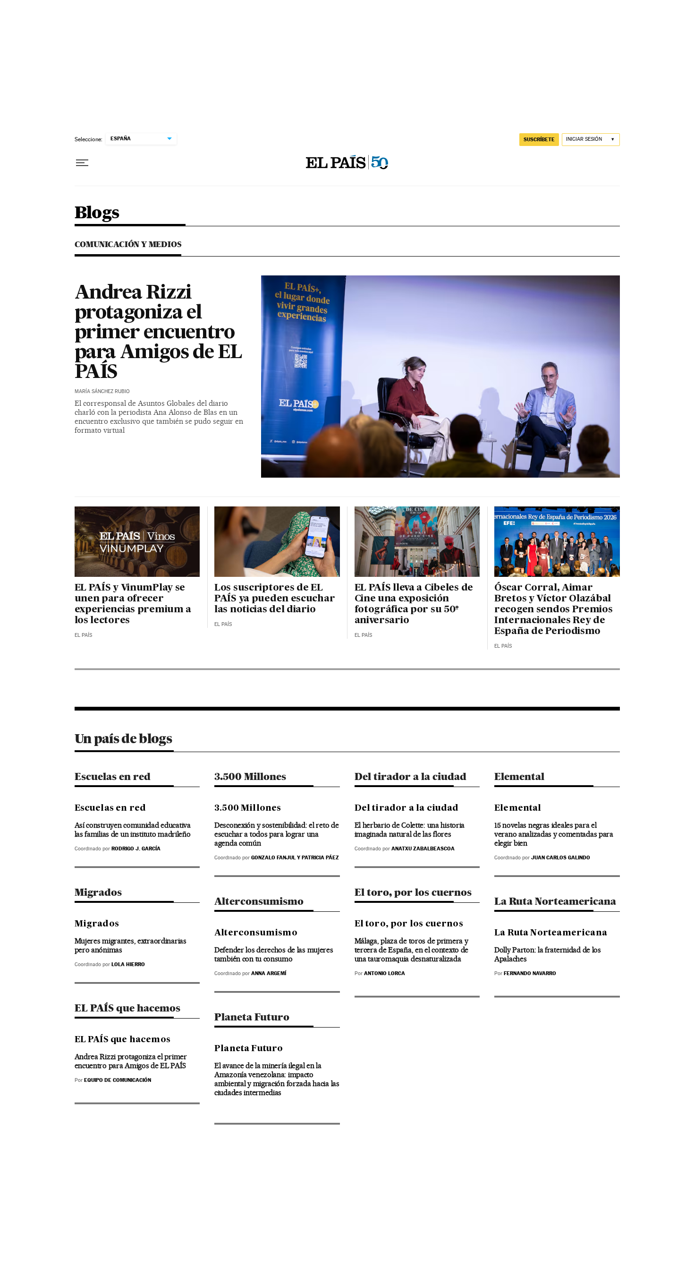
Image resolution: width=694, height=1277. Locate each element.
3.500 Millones (250, 776)
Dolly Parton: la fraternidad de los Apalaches (547, 954)
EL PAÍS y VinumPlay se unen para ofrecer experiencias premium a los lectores (133, 604)
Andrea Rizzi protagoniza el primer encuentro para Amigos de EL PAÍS (159, 333)
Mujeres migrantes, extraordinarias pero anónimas (130, 945)
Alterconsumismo (259, 901)
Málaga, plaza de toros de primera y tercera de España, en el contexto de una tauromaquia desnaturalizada (412, 949)
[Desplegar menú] (82, 163)
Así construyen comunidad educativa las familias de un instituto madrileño (133, 830)
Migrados (98, 892)
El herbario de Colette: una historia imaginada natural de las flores (410, 830)
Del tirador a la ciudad (410, 776)
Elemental (519, 776)
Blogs (97, 213)
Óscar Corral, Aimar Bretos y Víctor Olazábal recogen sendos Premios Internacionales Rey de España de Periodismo (553, 609)
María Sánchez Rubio (102, 391)
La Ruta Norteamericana (555, 901)
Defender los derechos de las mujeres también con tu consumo (273, 954)
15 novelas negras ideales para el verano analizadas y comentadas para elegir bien (553, 834)
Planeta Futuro (251, 1017)
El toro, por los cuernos (413, 892)
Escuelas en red (113, 776)
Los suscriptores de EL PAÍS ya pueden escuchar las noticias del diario (274, 599)
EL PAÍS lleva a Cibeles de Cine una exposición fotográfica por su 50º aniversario (414, 604)
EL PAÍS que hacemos (127, 1008)
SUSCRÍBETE (539, 139)
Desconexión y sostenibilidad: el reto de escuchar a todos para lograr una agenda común (276, 834)
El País (83, 635)
